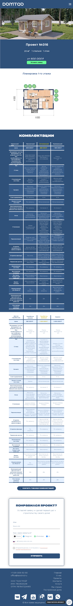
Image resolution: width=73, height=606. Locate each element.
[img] (41, 597)
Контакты (57, 581)
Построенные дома (53, 590)
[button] (36, 62)
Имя (14, 522)
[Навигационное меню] (70, 4)
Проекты (57, 578)
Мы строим (56, 587)
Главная (58, 573)
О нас (59, 576)
